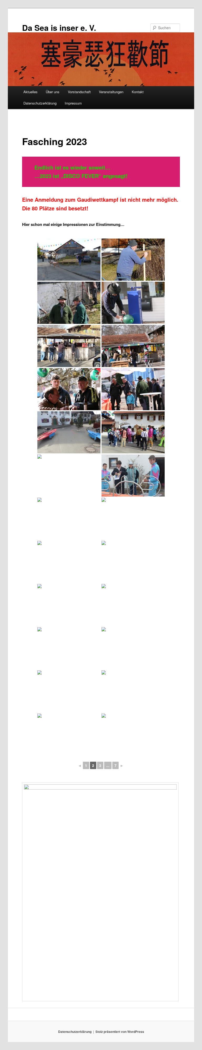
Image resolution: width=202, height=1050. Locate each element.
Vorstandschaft (79, 91)
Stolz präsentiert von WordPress (119, 1031)
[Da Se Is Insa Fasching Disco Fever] (68, 519)
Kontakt (138, 91)
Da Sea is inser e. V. (59, 27)
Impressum (73, 103)
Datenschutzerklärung (40, 103)
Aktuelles (30, 91)
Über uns (52, 91)
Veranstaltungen (111, 91)
